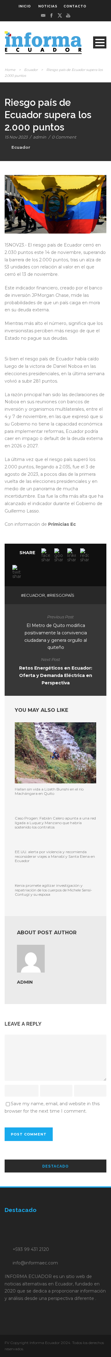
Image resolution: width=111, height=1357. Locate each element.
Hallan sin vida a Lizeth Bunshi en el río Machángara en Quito (49, 791)
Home (10, 70)
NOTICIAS (47, 6)
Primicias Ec (62, 524)
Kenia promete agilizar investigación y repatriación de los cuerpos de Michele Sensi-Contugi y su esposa (53, 890)
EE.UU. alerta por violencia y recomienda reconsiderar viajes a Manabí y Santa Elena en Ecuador (55, 856)
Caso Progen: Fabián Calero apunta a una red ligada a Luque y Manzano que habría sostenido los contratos (55, 822)
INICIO (24, 6)
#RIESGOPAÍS (60, 595)
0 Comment (64, 137)
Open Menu (99, 42)
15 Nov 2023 (16, 137)
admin (39, 137)
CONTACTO (75, 6)
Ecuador (31, 70)
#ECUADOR (33, 595)
